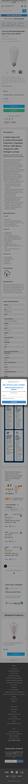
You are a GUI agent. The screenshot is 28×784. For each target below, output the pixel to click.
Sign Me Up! (14, 402)
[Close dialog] (26, 380)
